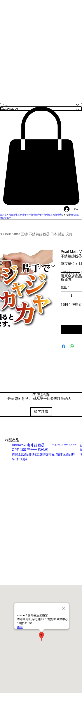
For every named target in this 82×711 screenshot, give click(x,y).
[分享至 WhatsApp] (72, 346)
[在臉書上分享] (63, 346)
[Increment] (78, 295)
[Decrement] (64, 295)
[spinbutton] (71, 295)
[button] (41, 156)
